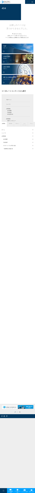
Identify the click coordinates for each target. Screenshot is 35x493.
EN (20, 412)
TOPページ (8, 99)
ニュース (4, 133)
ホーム (3, 129)
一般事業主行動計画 (8, 148)
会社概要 (5, 139)
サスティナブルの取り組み (9, 145)
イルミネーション (24, 124)
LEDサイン (17, 123)
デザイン (31, 123)
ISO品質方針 (10, 114)
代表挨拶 (5, 142)
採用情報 (8, 118)
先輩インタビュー (11, 120)
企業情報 (3, 123)
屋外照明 (10, 123)
